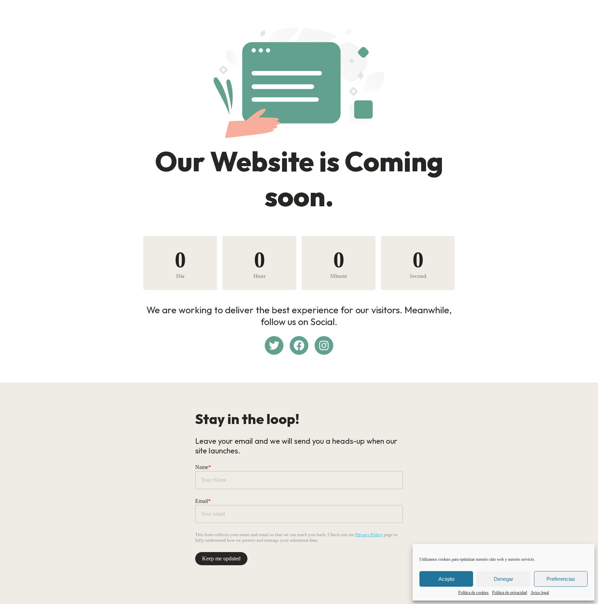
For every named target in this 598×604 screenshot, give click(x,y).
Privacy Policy (369, 534)
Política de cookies (473, 592)
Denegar (503, 579)
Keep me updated (221, 558)
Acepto (446, 579)
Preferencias (560, 579)
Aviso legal (540, 592)
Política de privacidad (509, 592)
